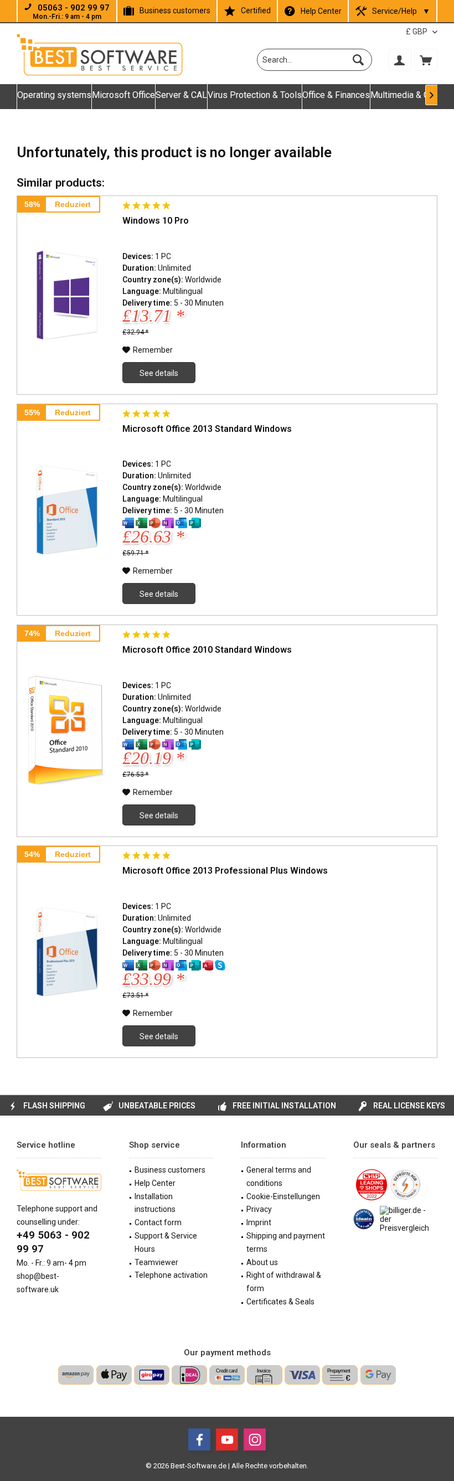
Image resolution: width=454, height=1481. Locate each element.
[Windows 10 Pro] (67, 295)
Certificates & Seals (280, 1301)
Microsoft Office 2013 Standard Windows (207, 429)
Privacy (259, 1209)
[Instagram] (255, 1439)
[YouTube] (227, 1439)
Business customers (175, 10)
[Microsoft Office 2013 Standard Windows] (67, 510)
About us (262, 1262)
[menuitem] (425, 60)
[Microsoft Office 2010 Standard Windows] (67, 731)
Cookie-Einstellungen (283, 1196)
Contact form (158, 1222)
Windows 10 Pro (155, 220)
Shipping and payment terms (285, 1242)
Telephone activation (171, 1275)
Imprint (258, 1222)
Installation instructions (155, 1203)
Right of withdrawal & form (283, 1282)
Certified (256, 10)
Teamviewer (156, 1262)
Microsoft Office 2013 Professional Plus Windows (225, 870)
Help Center (321, 11)
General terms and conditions (278, 1176)
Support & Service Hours (166, 1242)
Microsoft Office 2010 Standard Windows (207, 649)
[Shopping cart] (425, 60)
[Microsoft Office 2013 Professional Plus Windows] (67, 952)
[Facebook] (199, 1439)
